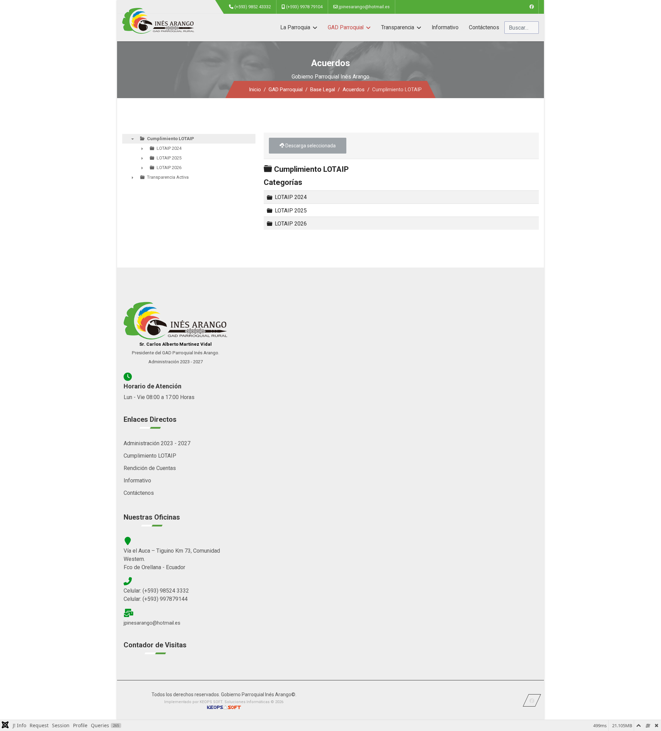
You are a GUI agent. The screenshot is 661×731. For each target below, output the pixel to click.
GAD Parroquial (346, 27)
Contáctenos (484, 27)
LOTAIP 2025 (291, 210)
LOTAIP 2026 (291, 223)
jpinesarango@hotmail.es (364, 6)
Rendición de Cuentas (150, 468)
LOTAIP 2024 (291, 197)
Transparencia (397, 27)
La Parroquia (295, 27)
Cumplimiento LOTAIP (150, 455)
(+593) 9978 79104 (304, 6)
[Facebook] (531, 7)
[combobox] (521, 27)
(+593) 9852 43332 (252, 6)
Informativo (445, 27)
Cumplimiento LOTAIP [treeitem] (170, 138)
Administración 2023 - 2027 (157, 443)
